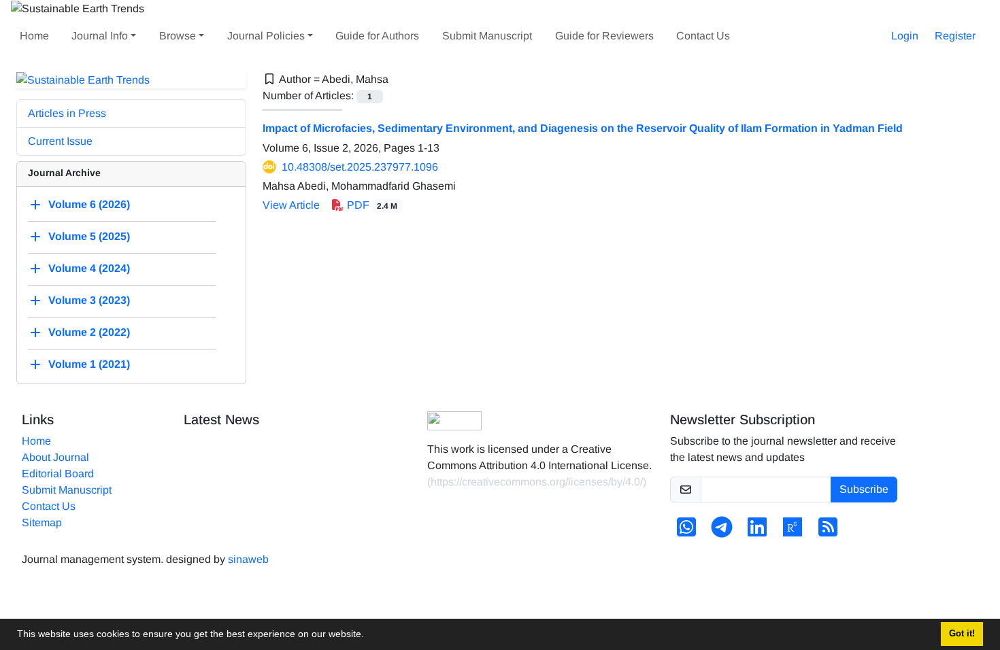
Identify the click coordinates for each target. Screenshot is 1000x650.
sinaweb (248, 559)
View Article (291, 205)
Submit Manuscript (487, 35)
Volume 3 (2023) (89, 301)
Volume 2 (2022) (89, 333)
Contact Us (703, 35)
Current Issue (60, 141)
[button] (369, 636)
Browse (177, 35)
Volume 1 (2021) (89, 365)
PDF (371, 205)
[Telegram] (721, 531)
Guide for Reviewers (604, 35)
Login (904, 35)
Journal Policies (266, 35)
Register (955, 35)
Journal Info (99, 35)
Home (34, 35)
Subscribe (863, 489)
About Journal (55, 457)
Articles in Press (67, 113)
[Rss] (828, 531)
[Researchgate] (792, 531)
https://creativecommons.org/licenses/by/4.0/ (537, 482)
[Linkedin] (757, 531)
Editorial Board (58, 473)
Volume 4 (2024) (89, 269)
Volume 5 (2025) (89, 237)
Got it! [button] (962, 633)
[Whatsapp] (686, 531)
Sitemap (42, 522)
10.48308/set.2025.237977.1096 (360, 167)
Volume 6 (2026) (89, 205)
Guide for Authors (377, 35)
